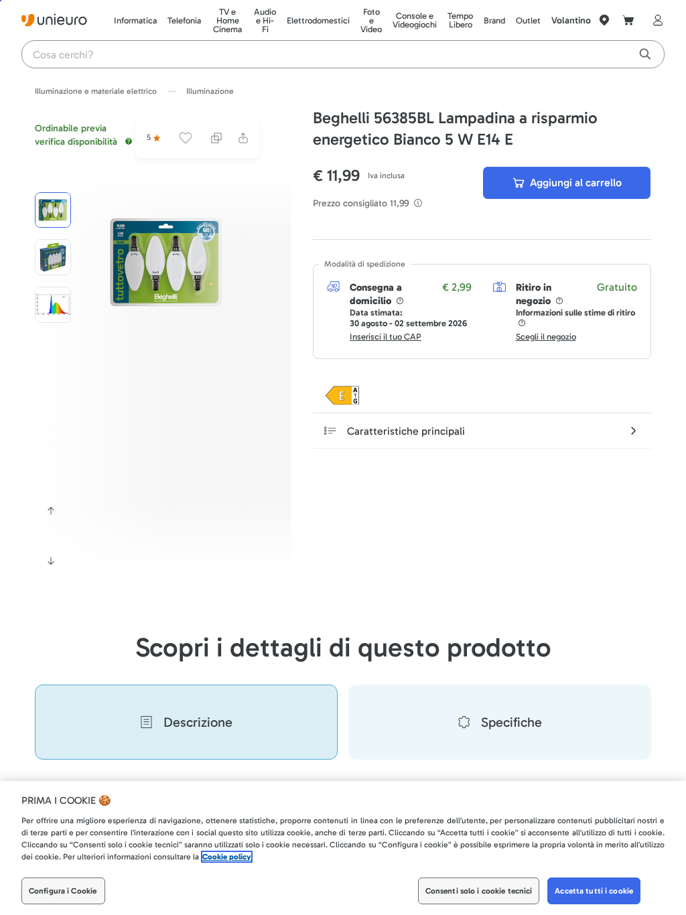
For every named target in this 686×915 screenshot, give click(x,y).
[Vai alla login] (655, 20)
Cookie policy (226, 856)
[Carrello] (628, 20)
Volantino (571, 20)
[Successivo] (51, 561)
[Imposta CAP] (604, 20)
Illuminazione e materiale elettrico (96, 91)
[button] (166, 262)
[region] (343, 848)
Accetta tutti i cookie (594, 891)
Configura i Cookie (62, 891)
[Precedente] (51, 510)
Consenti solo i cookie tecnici (479, 891)
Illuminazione (210, 91)
